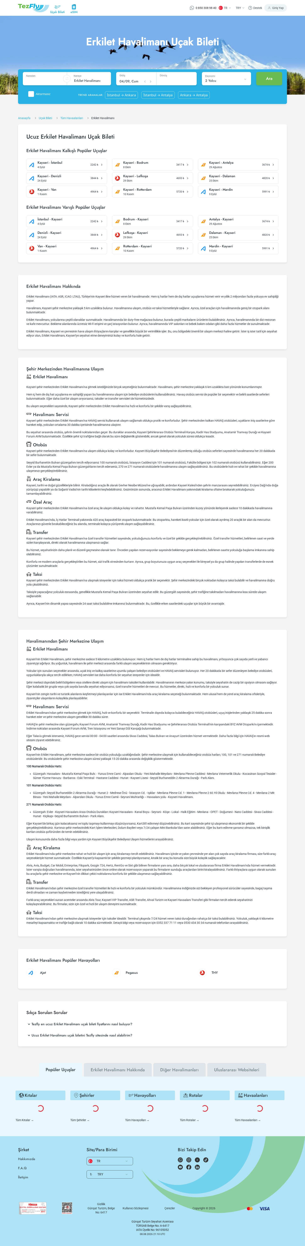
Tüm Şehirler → (80, 1120)
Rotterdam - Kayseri (137, 246)
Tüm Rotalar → (189, 1120)
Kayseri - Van (47, 190)
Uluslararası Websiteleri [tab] (236, 1070)
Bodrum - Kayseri (135, 219)
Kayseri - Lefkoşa (135, 176)
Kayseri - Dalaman (222, 176)
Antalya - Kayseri (221, 219)
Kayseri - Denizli (49, 176)
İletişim (23, 1177)
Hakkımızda (26, 1159)
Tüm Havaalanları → (248, 1120)
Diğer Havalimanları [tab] (179, 1070)
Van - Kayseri (47, 246)
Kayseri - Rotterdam (137, 190)
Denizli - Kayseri (49, 233)
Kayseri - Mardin (221, 190)
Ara (269, 79)
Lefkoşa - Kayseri (135, 233)
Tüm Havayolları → (137, 1120)
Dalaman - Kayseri (222, 233)
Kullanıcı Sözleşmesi (135, 1208)
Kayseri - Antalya (221, 163)
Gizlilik (101, 1204)
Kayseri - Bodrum (135, 163)
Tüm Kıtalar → (25, 1120)
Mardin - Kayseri (221, 246)
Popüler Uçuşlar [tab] (61, 1070)
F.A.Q (22, 1168)
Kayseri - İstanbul (50, 163)
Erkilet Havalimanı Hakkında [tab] (118, 1070)
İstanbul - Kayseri (50, 219)
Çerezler (170, 1208)
